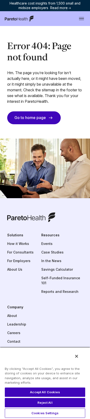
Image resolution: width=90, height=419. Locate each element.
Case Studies (52, 252)
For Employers (18, 261)
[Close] (76, 356)
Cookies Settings (45, 413)
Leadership (16, 324)
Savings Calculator (57, 269)
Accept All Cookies (45, 392)
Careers (13, 333)
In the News (51, 261)
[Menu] (81, 18)
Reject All (44, 402)
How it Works (18, 244)
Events (47, 244)
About (12, 316)
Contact (13, 341)
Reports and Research (59, 292)
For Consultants (20, 252)
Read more (59, 8)
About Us (14, 269)
